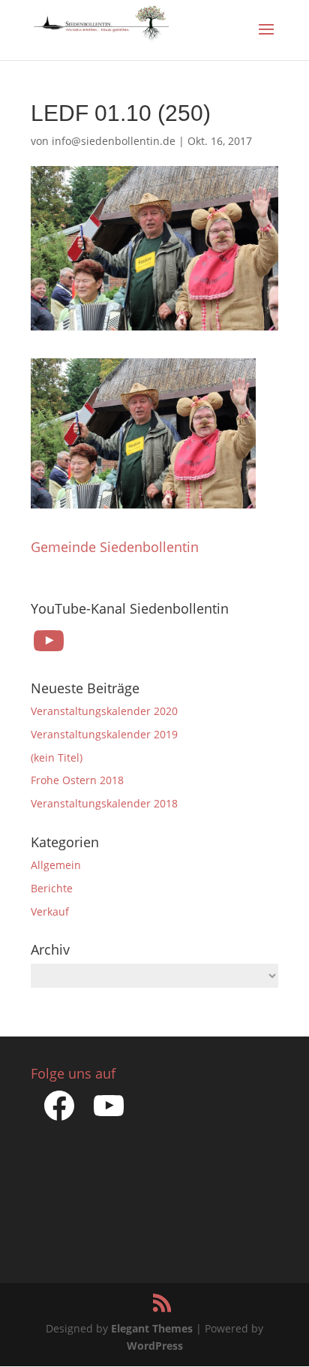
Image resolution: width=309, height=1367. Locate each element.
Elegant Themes (152, 1328)
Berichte (52, 888)
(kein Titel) (56, 757)
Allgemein (56, 865)
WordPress (155, 1345)
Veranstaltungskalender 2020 (104, 711)
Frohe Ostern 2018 (77, 780)
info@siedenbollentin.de (114, 141)
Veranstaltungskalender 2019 (104, 734)
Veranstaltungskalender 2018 (104, 803)
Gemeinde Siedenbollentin (115, 547)
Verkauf (50, 911)
